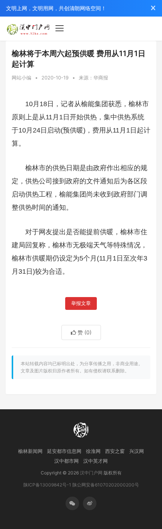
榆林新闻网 (30, 451)
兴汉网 (136, 451)
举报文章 (81, 303)
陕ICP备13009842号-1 (47, 485)
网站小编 (21, 78)
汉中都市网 (66, 461)
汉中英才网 (95, 461)
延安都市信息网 (64, 451)
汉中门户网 (91, 473)
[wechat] (72, 503)
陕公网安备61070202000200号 (105, 485)
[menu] (59, 28)
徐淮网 (93, 451)
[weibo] (89, 503)
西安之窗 (115, 451)
